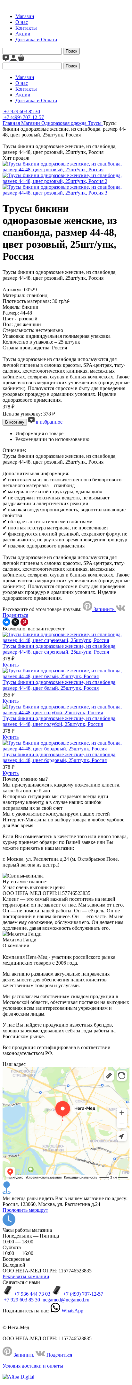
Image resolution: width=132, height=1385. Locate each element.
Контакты (26, 28)
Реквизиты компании (26, 1276)
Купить (11, 664)
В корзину (14, 422)
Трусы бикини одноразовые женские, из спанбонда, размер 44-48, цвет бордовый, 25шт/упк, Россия (60, 757)
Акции (22, 33)
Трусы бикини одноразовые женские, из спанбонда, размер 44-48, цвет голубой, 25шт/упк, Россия (60, 721)
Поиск (71, 51)
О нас (21, 22)
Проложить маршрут (25, 1210)
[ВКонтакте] (6, 622)
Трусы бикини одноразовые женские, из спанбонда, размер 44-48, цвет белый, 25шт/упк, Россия (60, 685)
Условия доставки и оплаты (33, 1366)
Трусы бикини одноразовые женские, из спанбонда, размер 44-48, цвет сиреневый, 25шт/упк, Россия (60, 649)
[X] (15, 622)
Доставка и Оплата (36, 39)
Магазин (24, 16)
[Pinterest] (24, 622)
